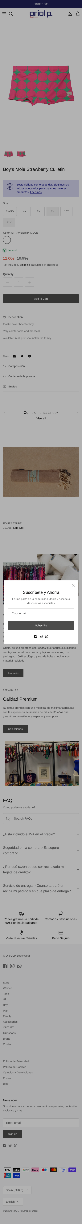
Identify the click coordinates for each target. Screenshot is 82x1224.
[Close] (73, 585)
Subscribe (41, 625)
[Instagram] (41, 636)
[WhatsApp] (46, 636)
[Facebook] (35, 636)
